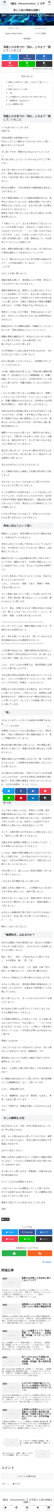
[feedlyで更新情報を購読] (14, 1253)
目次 (23, 76)
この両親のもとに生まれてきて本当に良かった (27, 97)
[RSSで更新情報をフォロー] (40, 1253)
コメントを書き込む (27, 1476)
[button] (48, 726)
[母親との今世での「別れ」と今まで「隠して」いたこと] (33, 791)
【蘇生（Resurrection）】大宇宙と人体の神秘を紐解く (27, 6)
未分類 (6, 1219)
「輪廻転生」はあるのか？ (19, 100)
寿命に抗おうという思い (18, 89)
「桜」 (11, 93)
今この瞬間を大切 (15, 104)
